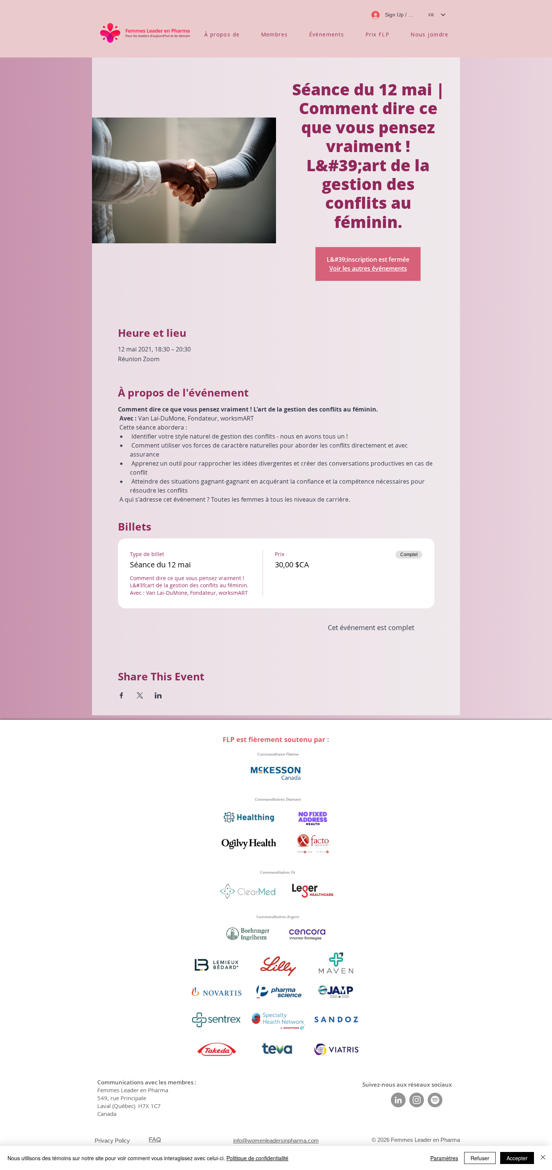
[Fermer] (542, 1158)
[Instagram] (416, 1100)
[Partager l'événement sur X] (139, 695)
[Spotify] (435, 1100)
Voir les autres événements (368, 268)
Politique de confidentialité (257, 1158)
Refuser (480, 1158)
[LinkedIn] (398, 1100)
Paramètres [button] (444, 1158)
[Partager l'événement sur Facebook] (121, 695)
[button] (222, 34)
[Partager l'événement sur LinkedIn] (158, 695)
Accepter (517, 1158)
